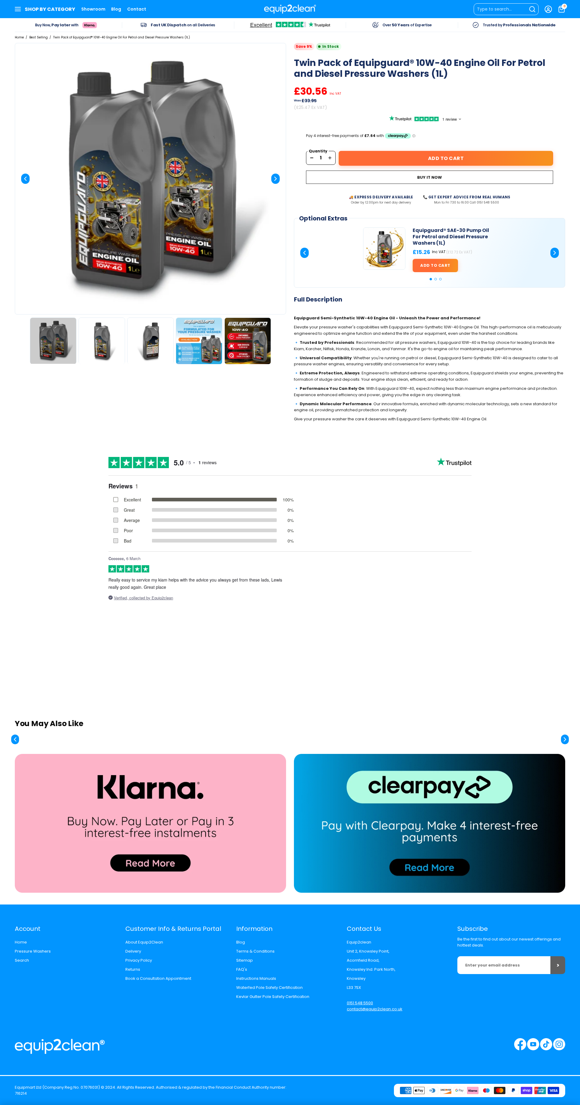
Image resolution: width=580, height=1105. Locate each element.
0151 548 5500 (360, 1003)
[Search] (506, 9)
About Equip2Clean (144, 942)
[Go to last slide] (304, 253)
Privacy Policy (138, 960)
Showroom (93, 9)
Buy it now (429, 177)
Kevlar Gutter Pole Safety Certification (272, 996)
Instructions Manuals (256, 978)
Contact (136, 9)
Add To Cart (446, 158)
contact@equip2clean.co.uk (374, 1009)
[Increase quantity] (330, 158)
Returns (132, 969)
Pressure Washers (33, 951)
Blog (116, 9)
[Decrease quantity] (312, 158)
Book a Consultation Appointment (158, 978)
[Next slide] (275, 179)
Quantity (318, 151)
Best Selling (38, 37)
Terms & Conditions (255, 951)
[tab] (431, 279)
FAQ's (241, 969)
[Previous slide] (25, 179)
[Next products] (565, 739)
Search (22, 960)
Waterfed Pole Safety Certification (269, 987)
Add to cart (435, 265)
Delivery (133, 951)
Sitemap (244, 960)
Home (19, 37)
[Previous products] (15, 739)
